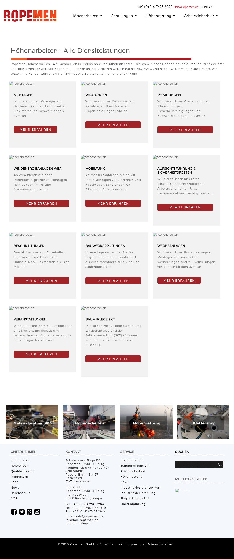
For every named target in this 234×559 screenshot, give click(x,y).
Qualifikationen (23, 471)
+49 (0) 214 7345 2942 (88, 504)
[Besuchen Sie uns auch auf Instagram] (37, 511)
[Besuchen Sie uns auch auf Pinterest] (29, 511)
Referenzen (19, 465)
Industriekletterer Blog (138, 492)
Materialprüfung (133, 503)
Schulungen (122, 15)
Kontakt (118, 544)
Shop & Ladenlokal (134, 498)
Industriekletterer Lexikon (140, 487)
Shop (15, 482)
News (15, 487)
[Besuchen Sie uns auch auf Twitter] (22, 511)
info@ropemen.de (187, 6)
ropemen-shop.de (79, 523)
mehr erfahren (179, 280)
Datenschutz (20, 492)
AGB (14, 498)
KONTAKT (207, 6)
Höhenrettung (159, 15)
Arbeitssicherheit (199, 15)
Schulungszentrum (135, 465)
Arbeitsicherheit (132, 471)
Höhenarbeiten (85, 15)
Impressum (19, 476)
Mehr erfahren (35, 129)
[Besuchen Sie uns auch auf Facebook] (14, 511)
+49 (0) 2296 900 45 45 (89, 507)
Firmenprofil (20, 460)
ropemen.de (89, 519)
